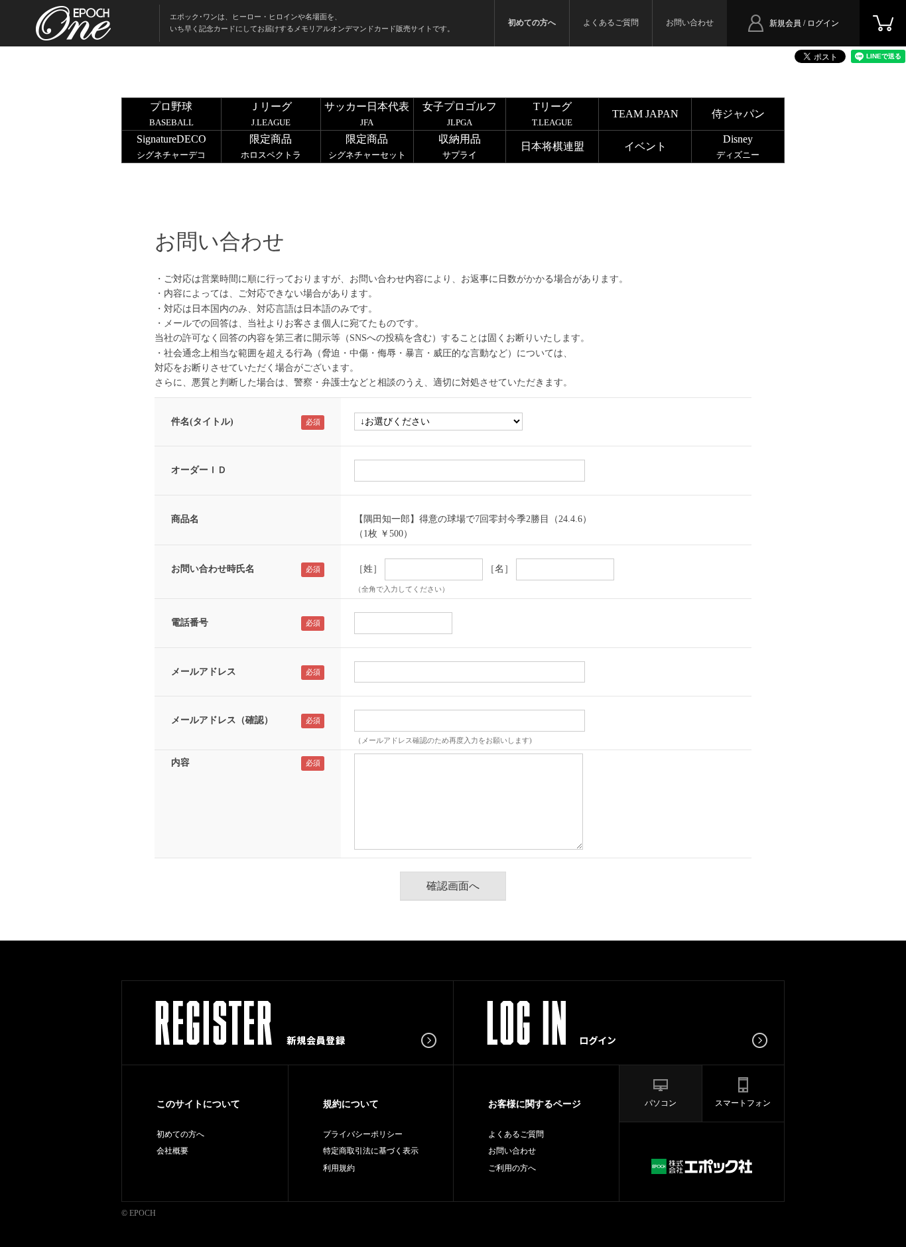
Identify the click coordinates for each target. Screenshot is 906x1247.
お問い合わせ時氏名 (213, 569)
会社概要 (172, 1150)
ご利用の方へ (512, 1168)
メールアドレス (203, 672)
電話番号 (189, 622)
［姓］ (368, 569)
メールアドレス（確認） (222, 720)
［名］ (499, 569)
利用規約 (339, 1168)
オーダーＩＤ (199, 470)
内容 (180, 762)
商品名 (185, 519)
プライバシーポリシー (363, 1134)
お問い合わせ (690, 22)
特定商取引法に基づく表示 (371, 1150)
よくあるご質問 (611, 22)
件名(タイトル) (202, 422)
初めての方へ (180, 1134)
